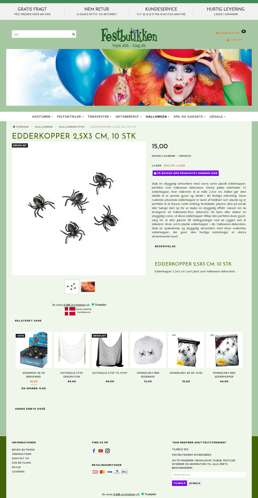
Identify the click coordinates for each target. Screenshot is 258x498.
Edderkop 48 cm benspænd (34, 374)
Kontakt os (20, 458)
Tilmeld (179, 483)
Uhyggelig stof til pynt (110, 373)
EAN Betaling (21, 463)
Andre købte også (30, 408)
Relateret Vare (28, 320)
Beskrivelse (165, 246)
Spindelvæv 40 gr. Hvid (186, 373)
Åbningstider (21, 454)
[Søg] (73, 34)
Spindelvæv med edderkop (148, 374)
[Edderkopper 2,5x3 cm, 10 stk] (79, 208)
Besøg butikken (23, 449)
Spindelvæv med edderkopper (224, 374)
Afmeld (195, 483)
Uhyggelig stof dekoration (71, 374)
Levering (18, 471)
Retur (16, 467)
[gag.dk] (129, 37)
